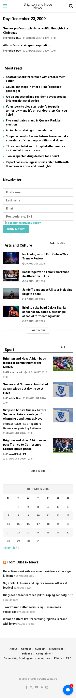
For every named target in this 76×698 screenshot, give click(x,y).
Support (40, 648)
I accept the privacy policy (23, 222)
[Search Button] (71, 6)
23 (28, 532)
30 (28, 540)
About (13, 648)
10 (38, 515)
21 (8, 532)
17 (38, 523)
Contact (26, 648)
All (52, 243)
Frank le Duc (13, 38)
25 (48, 532)
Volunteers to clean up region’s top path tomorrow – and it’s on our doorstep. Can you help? (36, 110)
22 (18, 532)
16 (28, 523)
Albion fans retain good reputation (26, 45)
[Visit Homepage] (38, 6)
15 (18, 523)
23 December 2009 (37, 38)
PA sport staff (14, 372)
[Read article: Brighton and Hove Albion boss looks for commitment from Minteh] (63, 364)
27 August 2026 (34, 299)
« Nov (7, 547)
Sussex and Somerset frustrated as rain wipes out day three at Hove (25, 389)
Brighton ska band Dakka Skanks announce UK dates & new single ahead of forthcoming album (44, 312)
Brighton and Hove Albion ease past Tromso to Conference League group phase (24, 445)
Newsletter (56, 648)
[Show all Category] (70, 243)
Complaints (43, 653)
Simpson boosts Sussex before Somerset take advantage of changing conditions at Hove (24, 414)
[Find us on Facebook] (26, 687)
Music (61, 243)
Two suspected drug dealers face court (32, 156)
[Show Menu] (5, 6)
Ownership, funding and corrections (27, 658)
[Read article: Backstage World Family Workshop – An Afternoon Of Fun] (11, 275)
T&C (68, 658)
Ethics (58, 658)
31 (38, 540)
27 (67, 532)
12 (58, 515)
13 (67, 515)
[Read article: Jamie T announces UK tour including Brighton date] (11, 293)
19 (58, 523)
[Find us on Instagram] (46, 687)
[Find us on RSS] (42, 687)
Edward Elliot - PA (16, 454)
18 (48, 523)
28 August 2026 (34, 281)
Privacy (27, 653)
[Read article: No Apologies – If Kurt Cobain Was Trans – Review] (11, 258)
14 (8, 523)
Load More (38, 330)
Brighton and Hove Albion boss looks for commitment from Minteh (24, 363)
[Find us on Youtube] (36, 687)
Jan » (15, 547)
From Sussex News (22, 562)
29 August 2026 (34, 263)
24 (38, 532)
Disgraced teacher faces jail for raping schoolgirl (36, 595)
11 (48, 515)
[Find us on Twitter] (31, 687)
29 (18, 540)
